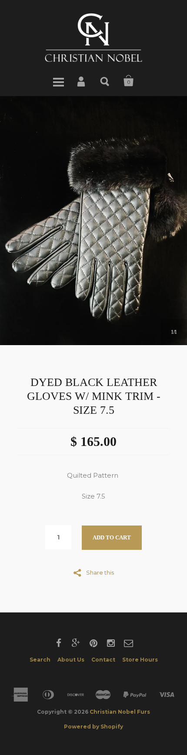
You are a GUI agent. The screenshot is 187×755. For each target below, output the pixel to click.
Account (82, 81)
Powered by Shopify (93, 726)
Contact (103, 659)
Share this (100, 572)
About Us (70, 659)
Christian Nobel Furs (120, 711)
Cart (129, 81)
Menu (58, 81)
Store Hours (140, 659)
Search (105, 81)
